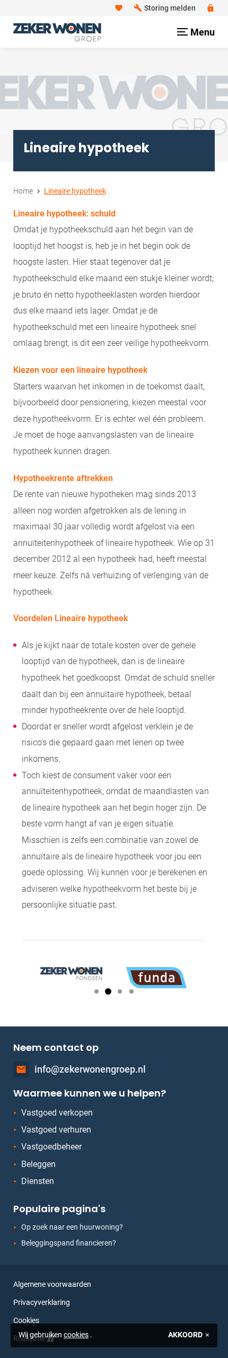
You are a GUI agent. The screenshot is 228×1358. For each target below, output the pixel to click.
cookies (76, 1334)
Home (23, 191)
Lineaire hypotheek (75, 191)
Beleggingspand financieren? (68, 1243)
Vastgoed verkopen (57, 1113)
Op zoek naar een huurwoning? (72, 1227)
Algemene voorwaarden (52, 1284)
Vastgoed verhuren (56, 1130)
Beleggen (38, 1164)
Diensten (37, 1181)
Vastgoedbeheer (51, 1147)
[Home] (57, 32)
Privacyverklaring (41, 1302)
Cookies (26, 1320)
